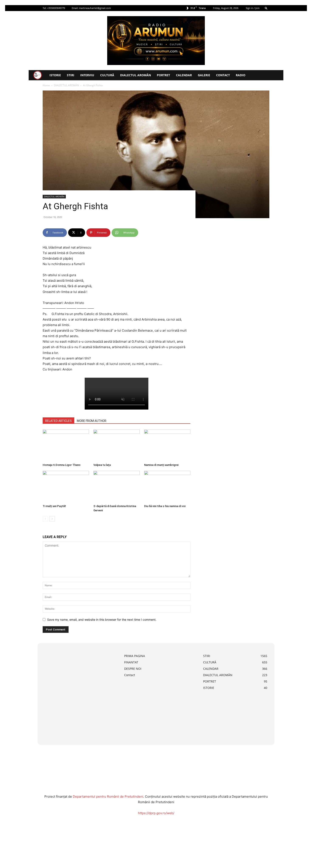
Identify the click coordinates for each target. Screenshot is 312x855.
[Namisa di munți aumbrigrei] (167, 445)
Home (46, 85)
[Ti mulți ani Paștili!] (66, 487)
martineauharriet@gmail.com (95, 8)
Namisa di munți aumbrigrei (161, 464)
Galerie (204, 75)
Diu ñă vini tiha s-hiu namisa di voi (165, 506)
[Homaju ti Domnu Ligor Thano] (66, 445)
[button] (266, 8)
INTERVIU (87, 75)
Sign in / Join (253, 8)
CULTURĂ (107, 75)
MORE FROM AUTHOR (91, 421)
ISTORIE (55, 75)
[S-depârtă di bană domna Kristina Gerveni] (116, 487)
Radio (240, 75)
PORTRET (163, 75)
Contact (223, 75)
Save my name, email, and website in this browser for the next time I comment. (101, 619)
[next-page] (52, 518)
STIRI (70, 75)
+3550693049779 (56, 8)
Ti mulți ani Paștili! (54, 506)
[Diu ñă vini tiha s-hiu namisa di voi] (167, 487)
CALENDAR (184, 75)
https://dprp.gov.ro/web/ (156, 813)
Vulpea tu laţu (102, 464)
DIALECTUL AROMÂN (135, 75)
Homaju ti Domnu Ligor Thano (61, 464)
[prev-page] (45, 518)
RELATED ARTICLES (58, 421)
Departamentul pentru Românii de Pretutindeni (108, 796)
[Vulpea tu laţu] (116, 445)
